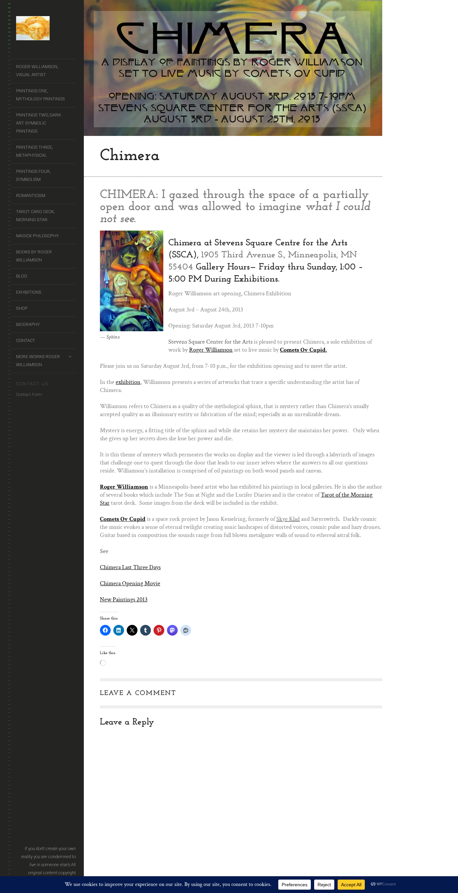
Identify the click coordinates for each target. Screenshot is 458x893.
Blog (21, 276)
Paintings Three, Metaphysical (34, 151)
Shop (21, 308)
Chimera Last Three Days (130, 567)
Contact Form (29, 394)
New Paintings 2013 (124, 599)
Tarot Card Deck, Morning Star (35, 215)
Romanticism (30, 195)
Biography (28, 324)
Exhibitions (28, 292)
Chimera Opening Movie (130, 583)
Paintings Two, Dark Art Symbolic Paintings (38, 123)
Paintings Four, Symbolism (33, 175)
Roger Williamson (211, 350)
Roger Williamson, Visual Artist (37, 70)
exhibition (128, 382)
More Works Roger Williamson (38, 360)
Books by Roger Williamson (34, 255)
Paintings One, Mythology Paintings (40, 94)
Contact (25, 340)
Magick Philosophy (37, 235)
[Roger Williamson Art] (46, 29)
